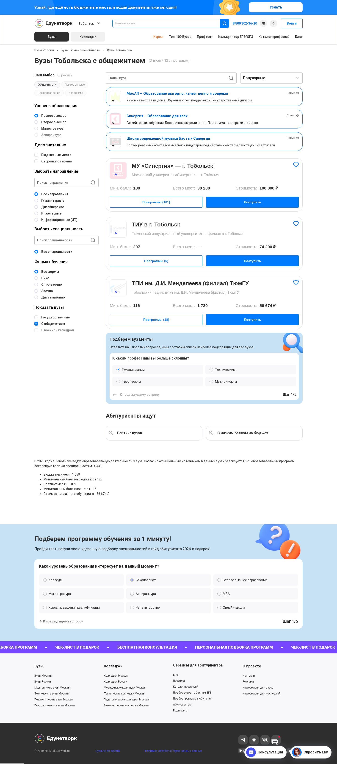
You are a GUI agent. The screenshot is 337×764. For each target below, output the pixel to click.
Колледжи (113, 666)
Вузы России (44, 50)
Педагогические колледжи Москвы (126, 699)
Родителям (180, 710)
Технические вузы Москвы (51, 693)
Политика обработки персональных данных (173, 751)
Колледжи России (115, 681)
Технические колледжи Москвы (124, 693)
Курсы (158, 37)
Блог (299, 37)
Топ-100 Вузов (180, 37)
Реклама (248, 681)
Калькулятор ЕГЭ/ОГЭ (235, 37)
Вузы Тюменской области (80, 50)
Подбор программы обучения (192, 698)
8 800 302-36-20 (245, 23)
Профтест (205, 37)
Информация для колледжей (261, 693)
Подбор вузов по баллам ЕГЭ (192, 692)
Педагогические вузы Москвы (53, 699)
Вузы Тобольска (119, 50)
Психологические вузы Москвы (54, 705)
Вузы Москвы (43, 675)
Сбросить (64, 75)
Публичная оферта (107, 751)
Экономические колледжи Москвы (126, 705)
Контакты (249, 675)
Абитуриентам (182, 704)
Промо (291, 93)
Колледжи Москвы (116, 675)
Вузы (38, 666)
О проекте (252, 666)
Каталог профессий (274, 37)
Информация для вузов (258, 687)
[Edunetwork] (53, 23)
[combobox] (169, 23)
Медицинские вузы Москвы (52, 687)
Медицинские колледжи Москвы (125, 687)
